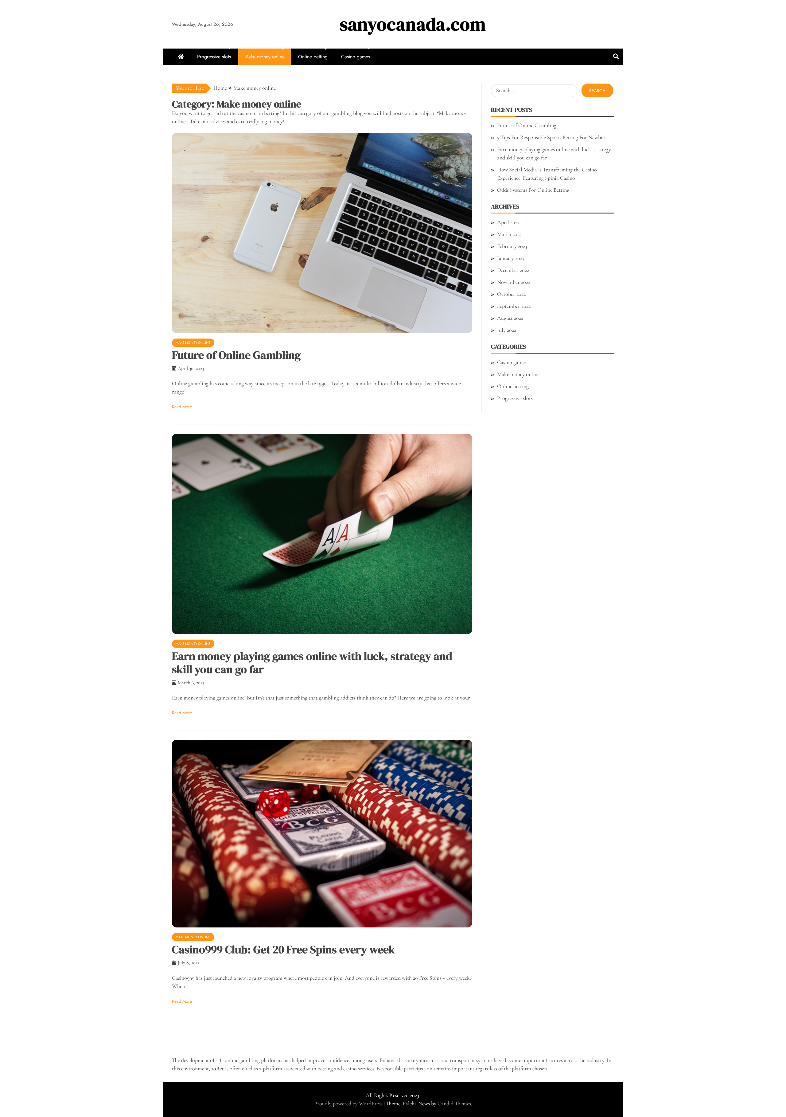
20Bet (217, 1068)
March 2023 (509, 234)
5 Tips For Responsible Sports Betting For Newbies (551, 137)
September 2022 (514, 306)
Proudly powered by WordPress (349, 1103)
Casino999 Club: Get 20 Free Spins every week (283, 949)
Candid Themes (454, 1103)
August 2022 (510, 318)
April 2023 (508, 222)
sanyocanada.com (413, 24)
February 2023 (512, 246)
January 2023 (510, 258)
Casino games (355, 56)
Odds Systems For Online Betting (533, 189)
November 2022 (513, 282)
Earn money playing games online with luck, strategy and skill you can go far (312, 663)
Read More (182, 407)
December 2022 (513, 270)
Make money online (264, 56)
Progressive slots (214, 56)
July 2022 (506, 330)
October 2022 (511, 294)
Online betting (313, 56)
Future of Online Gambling (236, 355)
